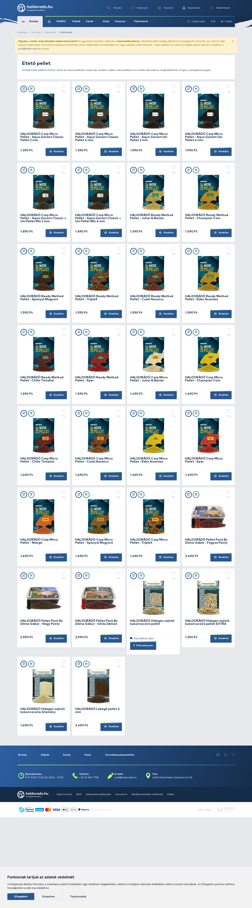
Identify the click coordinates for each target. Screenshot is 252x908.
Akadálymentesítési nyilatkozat (147, 794)
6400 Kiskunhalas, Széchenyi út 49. (172, 777)
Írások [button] (89, 21)
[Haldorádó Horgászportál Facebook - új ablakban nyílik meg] (226, 755)
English (228, 21)
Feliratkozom (144, 645)
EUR (213, 21)
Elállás (170, 794)
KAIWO (61, 21)
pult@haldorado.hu (29, 49)
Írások (66, 755)
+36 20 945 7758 (89, 777)
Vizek (106, 21)
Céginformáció (64, 794)
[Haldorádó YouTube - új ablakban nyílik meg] (218, 755)
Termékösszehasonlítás (119, 755)
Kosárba (58, 151)
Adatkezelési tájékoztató (98, 794)
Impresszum (121, 794)
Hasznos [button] (120, 21)
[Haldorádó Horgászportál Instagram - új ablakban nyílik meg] (233, 755)
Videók (76, 21)
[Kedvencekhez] (63, 87)
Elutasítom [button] (48, 896)
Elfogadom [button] (20, 896)
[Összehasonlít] (63, 91)
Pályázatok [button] (141, 21)
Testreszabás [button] (78, 896)
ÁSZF (79, 794)
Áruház (22, 755)
